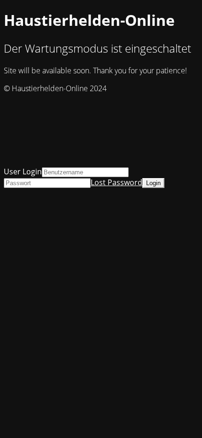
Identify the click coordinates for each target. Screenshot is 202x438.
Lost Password (116, 182)
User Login (23, 171)
